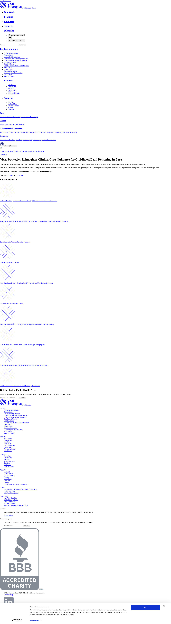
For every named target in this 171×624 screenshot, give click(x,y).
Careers (6, 482)
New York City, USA (10, 498)
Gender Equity (8, 69)
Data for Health (9, 64)
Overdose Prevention (10, 71)
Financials (11, 109)
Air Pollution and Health (11, 53)
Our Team (11, 102)
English (11, 175)
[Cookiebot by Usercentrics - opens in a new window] (16, 620)
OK (145, 607)
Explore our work (9, 49)
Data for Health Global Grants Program (16, 66)
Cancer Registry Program (12, 57)
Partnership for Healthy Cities (13, 73)
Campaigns (7, 456)
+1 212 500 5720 (9, 491)
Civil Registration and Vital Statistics (15, 60)
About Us (8, 98)
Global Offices (12, 104)
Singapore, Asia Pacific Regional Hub (16, 505)
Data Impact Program (10, 62)
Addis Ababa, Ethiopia (11, 500)
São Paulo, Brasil (9, 503)
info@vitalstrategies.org (11, 493)
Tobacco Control (9, 76)
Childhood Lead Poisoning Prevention (16, 58)
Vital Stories (12, 85)
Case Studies (12, 86)
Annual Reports (9, 466)
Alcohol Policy (8, 55)
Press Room (7, 444)
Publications (8, 458)
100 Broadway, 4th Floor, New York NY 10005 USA (21, 489)
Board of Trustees (13, 105)
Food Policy (8, 67)
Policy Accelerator (13, 94)
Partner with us (8, 515)
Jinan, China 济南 (9, 501)
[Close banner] (164, 606)
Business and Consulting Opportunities (16, 484)
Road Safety (8, 74)
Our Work (3, 408)
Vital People (8, 451)
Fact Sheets (3, 154)
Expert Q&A (12, 90)
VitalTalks (11, 88)
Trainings (7, 463)
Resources (3, 454)
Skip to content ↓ (5, 1)
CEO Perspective (13, 92)
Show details (34, 620)
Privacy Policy (8, 595)
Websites (7, 459)
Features (8, 80)
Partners (10, 107)
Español (20, 175)
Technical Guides (9, 461)
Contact (2, 487)
